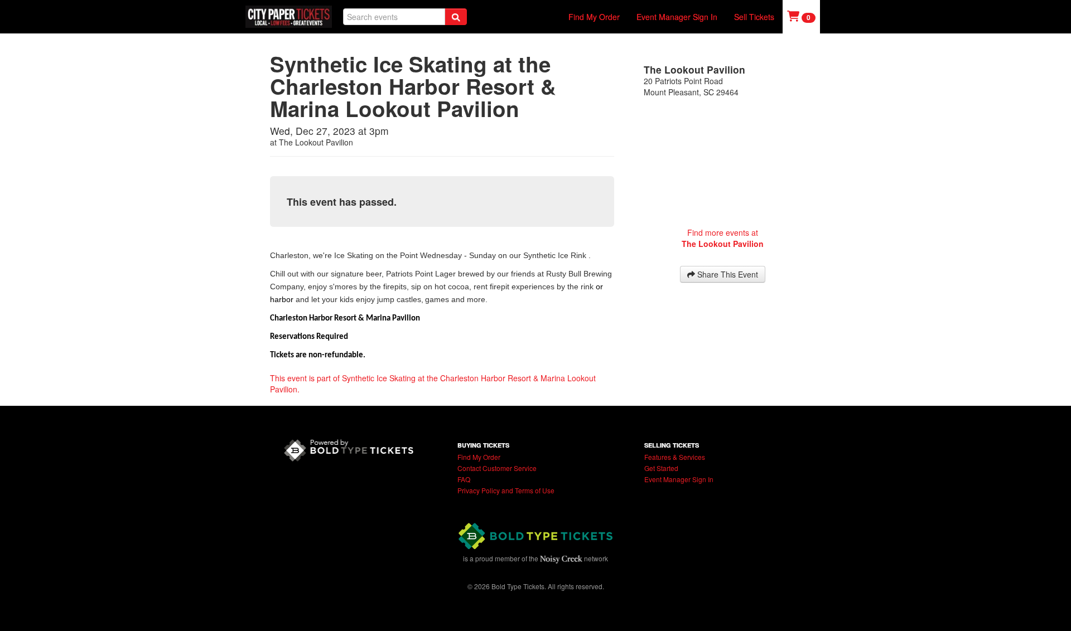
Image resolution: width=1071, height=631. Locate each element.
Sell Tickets (754, 16)
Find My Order (594, 16)
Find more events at (723, 238)
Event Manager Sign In (676, 16)
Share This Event (726, 274)
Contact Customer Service (497, 468)
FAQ (463, 479)
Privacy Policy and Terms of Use (505, 490)
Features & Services (674, 457)
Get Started (661, 468)
